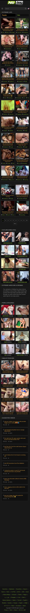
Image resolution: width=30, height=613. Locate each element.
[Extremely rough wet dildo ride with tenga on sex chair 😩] (22, 72)
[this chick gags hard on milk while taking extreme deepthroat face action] (22, 105)
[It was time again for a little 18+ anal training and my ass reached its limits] (22, 122)
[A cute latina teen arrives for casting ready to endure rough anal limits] (7, 379)
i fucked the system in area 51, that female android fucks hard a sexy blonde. (14, 471)
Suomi (27, 591)
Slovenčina (4, 589)
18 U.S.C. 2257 (22, 610)
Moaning (10, 97)
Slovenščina (18, 589)
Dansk (24, 605)
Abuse (15, 610)
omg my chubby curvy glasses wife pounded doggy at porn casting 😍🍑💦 (15, 422)
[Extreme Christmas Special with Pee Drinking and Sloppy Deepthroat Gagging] (7, 171)
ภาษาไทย (13, 591)
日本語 (25, 603)
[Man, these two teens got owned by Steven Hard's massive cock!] (7, 138)
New (18, 15)
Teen (13, 214)
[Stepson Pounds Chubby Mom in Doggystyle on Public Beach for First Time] (22, 23)
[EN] (28, 8)
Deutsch (25, 589)
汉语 (23, 591)
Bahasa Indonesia (7, 600)
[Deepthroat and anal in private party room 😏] (7, 89)
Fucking (26, 65)
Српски (3, 591)
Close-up (11, 114)
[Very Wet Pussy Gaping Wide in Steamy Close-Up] (7, 40)
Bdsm (7, 32)
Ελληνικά (14, 594)
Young (3, 163)
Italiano (14, 600)
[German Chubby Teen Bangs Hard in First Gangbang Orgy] (7, 72)
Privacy (6, 610)
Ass (19, 163)
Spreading (22, 214)
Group (8, 163)
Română (4, 603)
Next (15, 223)
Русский (19, 600)
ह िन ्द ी (6, 605)
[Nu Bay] (15, 3)
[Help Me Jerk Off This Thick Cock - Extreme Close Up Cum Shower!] (7, 407)
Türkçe (12, 605)
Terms (11, 610)
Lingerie (5, 130)
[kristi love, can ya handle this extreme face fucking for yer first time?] (22, 189)
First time (19, 32)
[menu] (2, 8)
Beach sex (19, 179)
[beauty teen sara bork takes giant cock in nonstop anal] (22, 407)
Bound (8, 214)
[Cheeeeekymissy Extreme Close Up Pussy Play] (7, 105)
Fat (28, 97)
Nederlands (11, 589)
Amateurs (25, 32)
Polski (23, 597)
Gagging (19, 114)
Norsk (8, 591)
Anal (3, 32)
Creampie (18, 97)
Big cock (12, 179)
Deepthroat (25, 114)
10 (26, 220)
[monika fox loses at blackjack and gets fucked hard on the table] (22, 365)
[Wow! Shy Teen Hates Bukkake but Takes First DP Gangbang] (7, 56)
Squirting (20, 130)
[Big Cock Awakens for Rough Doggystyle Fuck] (7, 122)
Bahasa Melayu (6, 594)
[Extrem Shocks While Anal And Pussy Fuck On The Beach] (22, 171)
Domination (24, 163)
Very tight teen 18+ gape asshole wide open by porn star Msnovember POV (15, 439)
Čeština (20, 594)
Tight (26, 81)
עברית (18, 597)
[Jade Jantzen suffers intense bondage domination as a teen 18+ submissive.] (7, 206)
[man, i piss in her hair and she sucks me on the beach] (22, 56)
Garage (12, 32)
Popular (4, 15)
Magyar (25, 594)
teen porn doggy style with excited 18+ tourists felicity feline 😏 (13, 496)
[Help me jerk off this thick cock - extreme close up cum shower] (7, 393)
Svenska (10, 603)
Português (13, 597)
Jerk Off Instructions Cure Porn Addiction (14, 463)
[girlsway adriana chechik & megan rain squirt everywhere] (22, 138)
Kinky (19, 48)
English (20, 603)
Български (18, 605)
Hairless (5, 114)
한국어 (18, 591)
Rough (25, 130)
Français (15, 603)
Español (25, 600)
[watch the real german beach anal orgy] (7, 189)
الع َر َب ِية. (7, 597)
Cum (24, 97)
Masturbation (8, 48)
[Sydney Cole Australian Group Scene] (7, 154)
